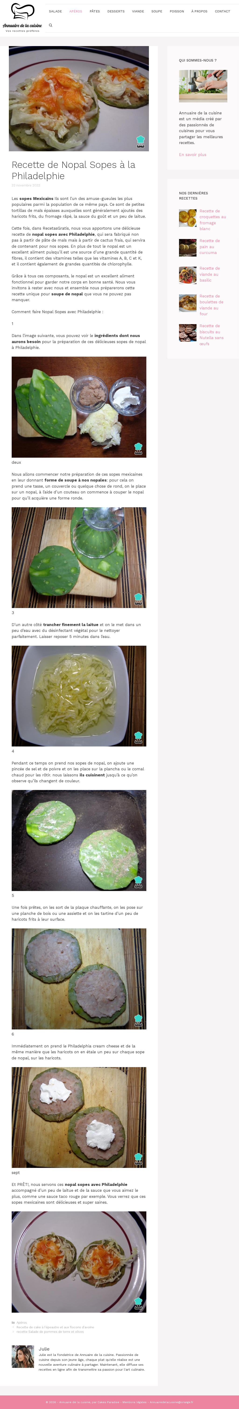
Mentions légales (135, 1402)
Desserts (116, 11)
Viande (138, 11)
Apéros (75, 11)
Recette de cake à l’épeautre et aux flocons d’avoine (55, 1327)
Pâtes (95, 11)
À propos (199, 11)
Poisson (177, 11)
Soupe (156, 11)
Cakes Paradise (108, 1402)
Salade (55, 11)
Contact (222, 11)
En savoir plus (192, 154)
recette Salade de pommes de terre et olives (50, 1331)
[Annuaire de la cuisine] (22, 18)
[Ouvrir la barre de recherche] (50, 25)
